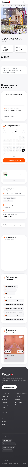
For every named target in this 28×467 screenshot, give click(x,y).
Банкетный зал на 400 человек (14, 312)
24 (4, 150)
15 (20, 144)
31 (4, 153)
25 (7, 150)
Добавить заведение (9, 387)
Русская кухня (10, 293)
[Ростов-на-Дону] (5, 5)
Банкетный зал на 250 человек (14, 300)
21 (17, 147)
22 (20, 147)
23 (23, 147)
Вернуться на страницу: (14, 225)
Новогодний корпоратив (9, 443)
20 (14, 147)
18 (7, 147)
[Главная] (1, 5)
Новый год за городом (8, 447)
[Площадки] (8, 5)
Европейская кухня (11, 286)
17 (4, 147)
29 (20, 150)
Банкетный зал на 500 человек (14, 319)
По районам (4, 402)
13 (14, 144)
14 (17, 144)
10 (4, 144)
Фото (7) (22, 9)
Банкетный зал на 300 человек (14, 304)
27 (14, 150)
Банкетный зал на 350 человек (14, 308)
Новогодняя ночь (7, 440)
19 (10, 147)
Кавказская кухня (11, 290)
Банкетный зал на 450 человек (14, 315)
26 (11, 150)
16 (23, 144)
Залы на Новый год (7, 451)
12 (10, 144)
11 (7, 144)
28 (17, 150)
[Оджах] (11, 5)
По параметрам (5, 404)
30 (23, 150)
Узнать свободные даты (15, 160)
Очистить (14, 156)
